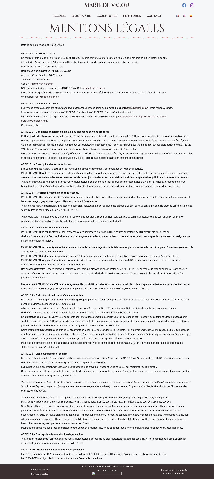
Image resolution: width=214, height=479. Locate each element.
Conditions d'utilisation (174, 473)
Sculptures (107, 16)
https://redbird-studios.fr (47, 97)
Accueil (59, 16)
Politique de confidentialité (174, 470)
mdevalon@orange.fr (42, 84)
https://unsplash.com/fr (136, 108)
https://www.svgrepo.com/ (34, 121)
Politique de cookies (39, 469)
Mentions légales (39, 474)
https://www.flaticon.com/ (151, 116)
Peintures (132, 16)
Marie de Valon (107, 5)
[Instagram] (192, 5)
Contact (154, 16)
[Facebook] (184, 5)
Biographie (81, 16)
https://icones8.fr (128, 116)
